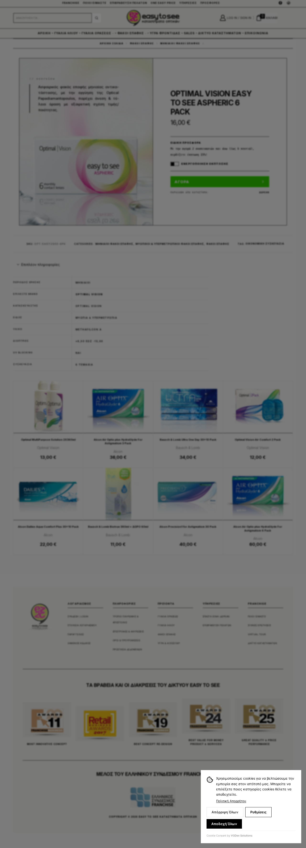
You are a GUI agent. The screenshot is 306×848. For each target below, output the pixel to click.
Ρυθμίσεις (258, 812)
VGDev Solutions (241, 835)
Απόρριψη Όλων (225, 812)
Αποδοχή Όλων (224, 824)
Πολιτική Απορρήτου (231, 801)
